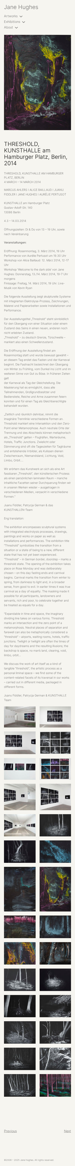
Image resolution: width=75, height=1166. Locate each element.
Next (67, 1131)
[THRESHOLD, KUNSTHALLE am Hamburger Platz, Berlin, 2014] (37, 82)
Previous (10, 1131)
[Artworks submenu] (21, 16)
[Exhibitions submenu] (23, 22)
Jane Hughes (21, 7)
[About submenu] (16, 27)
